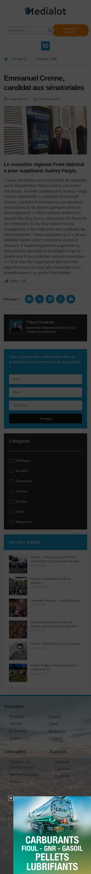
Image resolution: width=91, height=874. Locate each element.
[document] (45, 437)
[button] (11, 798)
